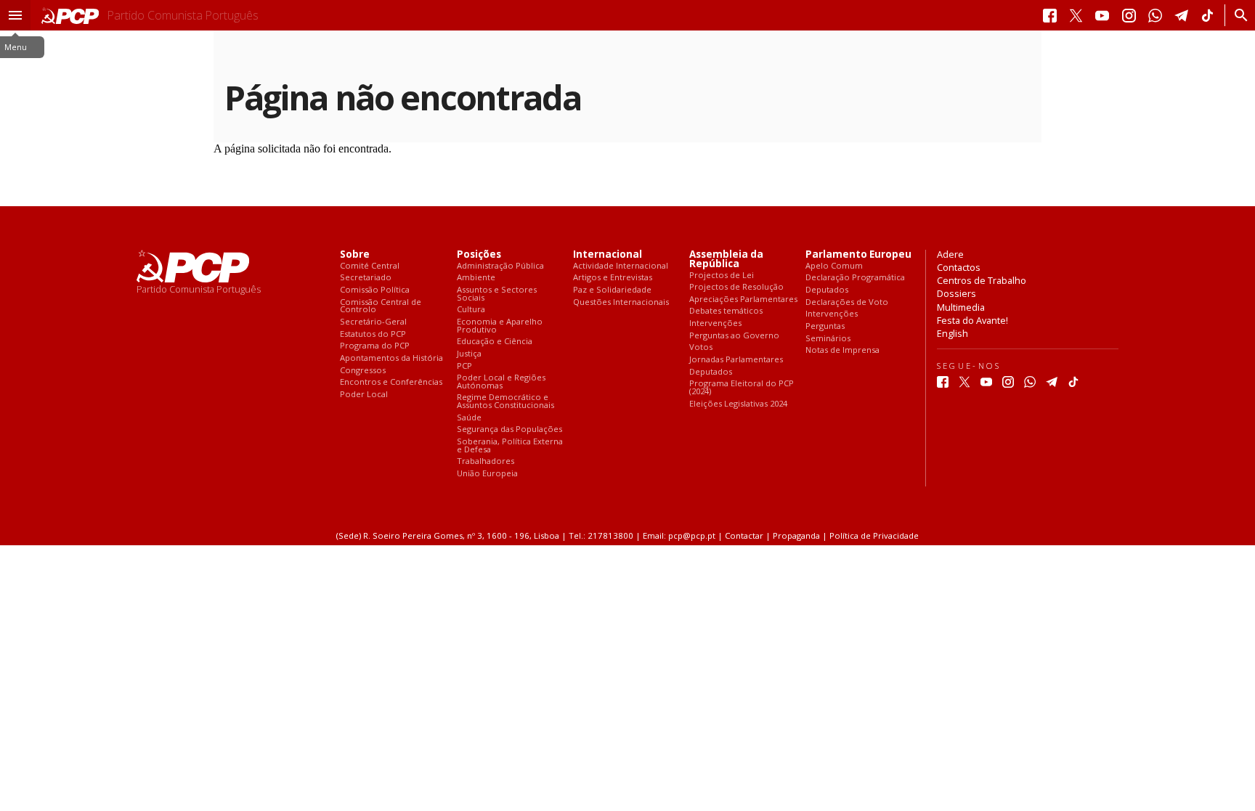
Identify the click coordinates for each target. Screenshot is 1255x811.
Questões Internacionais (621, 302)
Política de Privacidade (874, 535)
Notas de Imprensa (842, 350)
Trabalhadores (485, 461)
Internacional (607, 254)
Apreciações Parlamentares (743, 299)
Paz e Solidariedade (612, 290)
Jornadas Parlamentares (736, 360)
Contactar (744, 535)
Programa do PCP (375, 346)
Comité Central (369, 266)
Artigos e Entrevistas (612, 278)
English (952, 333)
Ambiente (476, 278)
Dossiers (956, 293)
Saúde (469, 418)
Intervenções (715, 323)
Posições (479, 254)
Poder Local (364, 395)
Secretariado (365, 278)
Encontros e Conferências (391, 382)
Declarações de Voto (846, 302)
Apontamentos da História (391, 358)
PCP (464, 366)
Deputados (710, 372)
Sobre (355, 254)
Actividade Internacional (620, 266)
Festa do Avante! (972, 320)
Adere (950, 254)
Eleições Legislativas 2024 (738, 404)
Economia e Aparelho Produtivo (500, 325)
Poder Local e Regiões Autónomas (501, 381)
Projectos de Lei (721, 276)
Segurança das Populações (509, 429)
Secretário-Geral (373, 322)
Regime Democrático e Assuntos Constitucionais (505, 401)
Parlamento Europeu (858, 254)
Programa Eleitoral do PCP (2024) (741, 387)
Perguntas (825, 326)
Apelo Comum (834, 266)
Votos (700, 347)
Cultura (471, 310)
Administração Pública (500, 266)
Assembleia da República (726, 259)
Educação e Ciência (494, 342)
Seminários (827, 339)
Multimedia (961, 307)
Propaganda (796, 535)
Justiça (469, 354)
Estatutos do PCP (373, 334)
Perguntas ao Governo (734, 336)
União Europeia (487, 474)
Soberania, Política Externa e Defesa (510, 445)
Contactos (958, 267)
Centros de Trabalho (981, 280)
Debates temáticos (726, 311)
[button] (15, 15)
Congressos (363, 371)
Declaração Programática (855, 278)
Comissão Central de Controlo (380, 306)
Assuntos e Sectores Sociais (497, 293)
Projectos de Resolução (736, 287)
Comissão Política (375, 290)
